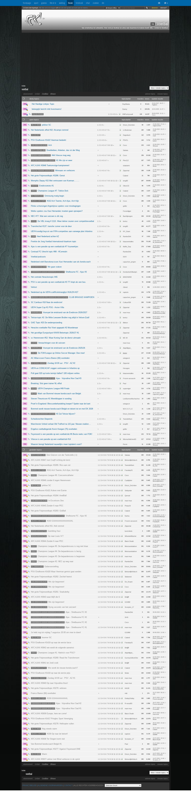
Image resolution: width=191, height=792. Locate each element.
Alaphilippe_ (127, 348)
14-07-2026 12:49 (159, 759)
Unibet (37, 94)
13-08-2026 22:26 (159, 297)
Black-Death (129, 541)
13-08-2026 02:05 (159, 307)
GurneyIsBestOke (131, 658)
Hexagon (126, 368)
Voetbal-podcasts (38, 257)
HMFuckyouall (127, 114)
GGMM (127, 602)
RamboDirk (127, 236)
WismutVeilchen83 (129, 439)
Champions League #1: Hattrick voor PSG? (53, 653)
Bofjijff (127, 597)
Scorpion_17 (129, 607)
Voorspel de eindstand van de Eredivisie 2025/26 (58, 348)
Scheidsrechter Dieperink (42, 419)
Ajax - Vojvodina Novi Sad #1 (56, 708)
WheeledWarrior (130, 536)
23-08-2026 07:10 (159, 124)
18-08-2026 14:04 (159, 246)
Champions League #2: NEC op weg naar (52, 561)
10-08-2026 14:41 (159, 312)
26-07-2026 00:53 (159, 408)
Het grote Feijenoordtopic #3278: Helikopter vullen (52, 724)
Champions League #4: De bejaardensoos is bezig (56, 551)
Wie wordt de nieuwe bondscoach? (54, 668)
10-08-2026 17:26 (159, 566)
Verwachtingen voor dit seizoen (48, 343)
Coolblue (45, 94)
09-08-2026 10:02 (159, 317)
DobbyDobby (129, 698)
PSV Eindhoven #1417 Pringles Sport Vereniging (52, 718)
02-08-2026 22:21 (159, 363)
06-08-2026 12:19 (159, 637)
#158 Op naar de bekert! (49, 734)
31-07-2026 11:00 (159, 688)
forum (70, 3)
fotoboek (79, 3)
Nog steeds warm (44, 729)
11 (114, 155)
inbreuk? (163, 8)
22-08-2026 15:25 (159, 180)
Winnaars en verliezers (53, 170)
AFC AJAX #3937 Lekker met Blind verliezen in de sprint (55, 759)
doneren (155, 8)
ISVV (125, 257)
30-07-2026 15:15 (159, 393)
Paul (124, 383)
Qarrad (127, 495)
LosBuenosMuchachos (131, 399)
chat (88, 3)
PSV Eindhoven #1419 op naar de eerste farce (51, 642)
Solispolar (128, 490)
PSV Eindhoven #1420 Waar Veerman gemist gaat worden (56, 571)
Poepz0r (128, 506)
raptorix (125, 292)
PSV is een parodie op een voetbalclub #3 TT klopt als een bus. (58, 282)
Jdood (125, 287)
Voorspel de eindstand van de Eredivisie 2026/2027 (59, 312)
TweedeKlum (127, 419)
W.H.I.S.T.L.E (128, 409)
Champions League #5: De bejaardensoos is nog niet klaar (59, 546)
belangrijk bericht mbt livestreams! (46, 109)
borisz (125, 221)
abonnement (28, 94)
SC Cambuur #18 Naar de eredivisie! (46, 302)
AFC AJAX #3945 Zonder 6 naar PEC (47, 506)
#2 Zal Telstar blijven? (53, 414)
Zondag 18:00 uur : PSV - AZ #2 (53, 363)
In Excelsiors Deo (47, 500)
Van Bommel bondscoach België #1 (46, 744)
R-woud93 (128, 703)
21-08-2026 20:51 (159, 206)
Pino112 (126, 160)
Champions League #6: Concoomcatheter (52, 475)
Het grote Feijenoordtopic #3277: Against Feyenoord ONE (55, 749)
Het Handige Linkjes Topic (43, 104)
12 (116, 181)
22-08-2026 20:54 (159, 160)
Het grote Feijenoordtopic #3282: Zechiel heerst (51, 577)
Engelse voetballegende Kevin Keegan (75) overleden (54, 429)
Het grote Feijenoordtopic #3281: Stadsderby (50, 592)
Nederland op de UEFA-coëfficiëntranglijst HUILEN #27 (54, 292)
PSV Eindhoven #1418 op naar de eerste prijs (50, 673)
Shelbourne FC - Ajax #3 (59, 272)
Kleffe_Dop (127, 247)
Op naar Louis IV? (47, 536)
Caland (125, 176)
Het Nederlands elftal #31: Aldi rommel (47, 526)
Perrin (125, 444)
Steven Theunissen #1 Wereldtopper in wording (51, 398)
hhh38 (127, 688)
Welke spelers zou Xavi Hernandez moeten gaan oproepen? (57, 211)
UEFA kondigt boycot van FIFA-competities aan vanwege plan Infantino (61, 231)
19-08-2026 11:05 (159, 480)
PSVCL (125, 140)
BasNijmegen (128, 216)
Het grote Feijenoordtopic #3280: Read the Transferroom (55, 658)
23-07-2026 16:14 (159, 738)
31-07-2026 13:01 (159, 388)
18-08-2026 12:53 (159, 485)
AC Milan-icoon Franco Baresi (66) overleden (50, 358)
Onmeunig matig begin (47, 196)
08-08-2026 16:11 (159, 332)
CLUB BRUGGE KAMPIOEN (62, 297)
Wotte (127, 673)
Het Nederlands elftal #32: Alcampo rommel (49, 130)
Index (23, 86)
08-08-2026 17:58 (159, 607)
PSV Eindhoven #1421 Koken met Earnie (49, 490)
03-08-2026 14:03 (159, 667)
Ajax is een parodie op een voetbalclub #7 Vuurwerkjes (54, 246)
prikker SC (41, 125)
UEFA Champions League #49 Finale (50, 388)
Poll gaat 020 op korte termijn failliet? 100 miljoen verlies (55, 373)
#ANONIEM (127, 277)
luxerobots (128, 531)
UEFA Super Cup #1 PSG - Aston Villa (47, 307)
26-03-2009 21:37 (158, 109)
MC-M (125, 338)
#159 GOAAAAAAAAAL (49, 698)
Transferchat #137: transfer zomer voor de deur (51, 226)
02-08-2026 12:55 (159, 368)
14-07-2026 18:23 (159, 754)
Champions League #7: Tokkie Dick (49, 191)
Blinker (125, 323)
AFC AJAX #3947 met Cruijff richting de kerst (50, 460)
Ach (41, 145)
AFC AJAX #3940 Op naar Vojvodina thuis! (49, 683)
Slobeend (128, 577)
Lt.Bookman (127, 130)
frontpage (27, 3)
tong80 (125, 181)
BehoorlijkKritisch (131, 460)
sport (36, 3)
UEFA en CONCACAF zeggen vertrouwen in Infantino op (55, 368)
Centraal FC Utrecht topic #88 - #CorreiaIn (49, 251)
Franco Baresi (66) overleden (43, 693)
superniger (127, 388)
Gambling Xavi (45, 531)
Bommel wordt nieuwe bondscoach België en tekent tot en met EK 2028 (62, 409)
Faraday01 (129, 470)
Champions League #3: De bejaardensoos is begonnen (58, 556)
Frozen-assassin (129, 378)
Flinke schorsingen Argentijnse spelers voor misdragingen (56, 206)
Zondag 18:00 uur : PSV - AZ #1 (53, 678)
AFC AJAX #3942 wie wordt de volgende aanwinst (52, 647)
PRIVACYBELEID (29, 785)
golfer (125, 206)
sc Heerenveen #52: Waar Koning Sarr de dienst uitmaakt (56, 338)
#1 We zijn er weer (51, 160)
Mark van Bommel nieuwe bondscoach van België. (56, 393)
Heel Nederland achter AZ (45, 236)
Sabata (125, 150)
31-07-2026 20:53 (159, 378)
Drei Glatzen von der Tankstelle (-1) (54, 455)
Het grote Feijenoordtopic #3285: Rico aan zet (50, 465)
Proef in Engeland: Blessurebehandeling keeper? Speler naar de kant (60, 404)
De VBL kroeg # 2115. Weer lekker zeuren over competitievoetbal (62, 221)
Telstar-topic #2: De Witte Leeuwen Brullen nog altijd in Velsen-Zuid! (60, 317)
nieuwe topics (162, 94)
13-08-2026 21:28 (159, 515)
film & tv (53, 3)
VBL (25, 104)
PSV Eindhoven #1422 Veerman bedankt (48, 140)
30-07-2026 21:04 (159, 703)
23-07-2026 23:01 (159, 418)
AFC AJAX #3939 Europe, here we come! (49, 713)
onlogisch (126, 358)
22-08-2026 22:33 (159, 150)
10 (112, 145)
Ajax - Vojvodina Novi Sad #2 (56, 703)
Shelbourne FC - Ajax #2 (59, 516)
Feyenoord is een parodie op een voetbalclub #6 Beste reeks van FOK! (61, 434)
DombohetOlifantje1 (130, 272)
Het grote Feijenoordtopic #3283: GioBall (48, 511)
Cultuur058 (127, 302)
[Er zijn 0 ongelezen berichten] (159, 3)
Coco (125, 145)
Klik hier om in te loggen (47, 8)
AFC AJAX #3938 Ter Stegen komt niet (48, 739)
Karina (127, 516)
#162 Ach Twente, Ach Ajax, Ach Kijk (55, 201)
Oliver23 (126, 186)
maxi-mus (126, 312)
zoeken (96, 3)
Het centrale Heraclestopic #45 (44, 277)
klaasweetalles (128, 241)
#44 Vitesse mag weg (50, 155)
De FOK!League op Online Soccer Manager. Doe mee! (58, 353)
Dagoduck (126, 135)
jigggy (125, 353)
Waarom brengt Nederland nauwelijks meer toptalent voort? (56, 444)
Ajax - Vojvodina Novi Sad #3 (56, 378)
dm (103, 3)
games (44, 3)
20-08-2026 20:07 (159, 216)
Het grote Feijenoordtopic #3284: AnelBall (49, 495)
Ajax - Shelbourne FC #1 (59, 627)
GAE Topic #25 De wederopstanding (46, 322)
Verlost (34, 287)
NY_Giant (126, 231)
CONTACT (68, 785)
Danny (124, 109)
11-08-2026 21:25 (159, 551)
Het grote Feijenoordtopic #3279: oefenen (48, 688)
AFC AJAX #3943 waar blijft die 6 (45, 597)
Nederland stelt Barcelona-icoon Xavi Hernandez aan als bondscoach (61, 262)
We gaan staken (46, 267)
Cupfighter (128, 480)
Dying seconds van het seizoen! (53, 607)
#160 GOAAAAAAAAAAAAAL (52, 521)
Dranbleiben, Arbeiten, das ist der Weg (55, 150)
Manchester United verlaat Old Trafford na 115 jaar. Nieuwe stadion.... (61, 424)
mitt (126, 693)
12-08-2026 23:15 (159, 526)
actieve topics (150, 94)
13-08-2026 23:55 (159, 287)
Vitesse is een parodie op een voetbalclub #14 (51, 439)
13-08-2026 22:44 (159, 292)
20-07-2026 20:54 (159, 429)
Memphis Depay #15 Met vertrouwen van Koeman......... (55, 181)
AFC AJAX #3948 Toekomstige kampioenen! (50, 165)
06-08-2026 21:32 (159, 612)
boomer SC (41, 637)
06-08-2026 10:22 (159, 642)
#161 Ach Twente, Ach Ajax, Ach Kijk (55, 470)
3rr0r (126, 617)
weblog (62, 3)
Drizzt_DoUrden (129, 125)
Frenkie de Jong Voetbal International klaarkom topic (53, 241)
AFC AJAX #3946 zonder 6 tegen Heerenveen (50, 480)
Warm (39, 754)
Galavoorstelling (44, 566)
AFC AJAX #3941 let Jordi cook (44, 663)
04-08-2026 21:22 (159, 353)
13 (119, 455)
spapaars (126, 165)
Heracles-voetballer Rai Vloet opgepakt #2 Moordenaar (54, 328)
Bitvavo (53, 94)
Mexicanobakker (131, 546)
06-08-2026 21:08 (159, 632)
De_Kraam (129, 582)
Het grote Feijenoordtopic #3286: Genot (48, 175)
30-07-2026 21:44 (159, 698)
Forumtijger (127, 211)
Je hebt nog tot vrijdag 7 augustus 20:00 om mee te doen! (56, 632)
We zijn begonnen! (47, 582)
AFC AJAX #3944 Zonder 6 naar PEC (47, 541)
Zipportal (126, 170)
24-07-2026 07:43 (159, 413)
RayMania (126, 104)
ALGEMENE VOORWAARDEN (50, 785)
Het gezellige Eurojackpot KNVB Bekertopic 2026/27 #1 (55, 333)
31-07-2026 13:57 (159, 383)
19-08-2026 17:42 (159, 241)
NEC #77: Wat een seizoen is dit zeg (47, 216)
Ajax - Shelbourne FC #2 (59, 612)
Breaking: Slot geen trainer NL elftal (46, 383)
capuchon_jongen (129, 262)
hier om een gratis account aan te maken (73, 8)
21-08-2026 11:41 (159, 211)
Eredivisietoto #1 (42, 186)
